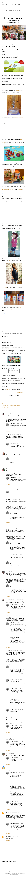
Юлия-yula (8, 468)
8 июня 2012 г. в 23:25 (20, 599)
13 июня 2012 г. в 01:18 (20, 615)
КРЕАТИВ (8, 389)
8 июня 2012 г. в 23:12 (12, 571)
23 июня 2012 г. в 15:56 (18, 741)
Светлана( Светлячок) (11, 717)
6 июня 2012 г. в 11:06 (20, 413)
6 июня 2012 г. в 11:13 (18, 423)
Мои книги (11, 10)
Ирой (12, 309)
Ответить (8, 431)
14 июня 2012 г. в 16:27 (14, 700)
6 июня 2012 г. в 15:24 (18, 477)
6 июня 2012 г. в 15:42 (18, 491)
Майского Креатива (9, 76)
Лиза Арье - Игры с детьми (11, 4)
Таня (8, 92)
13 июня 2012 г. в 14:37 (18, 666)
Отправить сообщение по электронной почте (11, 405)
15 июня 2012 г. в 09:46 (18, 709)
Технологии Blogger (15, 870)
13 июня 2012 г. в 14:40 (18, 679)
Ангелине (20, 189)
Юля (21, 139)
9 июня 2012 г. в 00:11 (18, 604)
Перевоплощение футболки (16, 258)
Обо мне (4, 10)
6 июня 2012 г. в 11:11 (19, 434)
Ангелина (8, 735)
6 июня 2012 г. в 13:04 (19, 487)
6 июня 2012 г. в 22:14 (18, 541)
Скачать (14, 72)
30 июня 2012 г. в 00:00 (19, 772)
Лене (16, 119)
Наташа (20, 163)
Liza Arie (12, 423)
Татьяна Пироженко (10, 413)
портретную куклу (11, 196)
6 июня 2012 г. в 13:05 (16, 499)
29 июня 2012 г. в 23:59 (18, 757)
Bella (7, 753)
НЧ (6, 571)
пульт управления (18, 117)
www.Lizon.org (21, 392)
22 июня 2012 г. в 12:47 (15, 735)
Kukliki (7, 767)
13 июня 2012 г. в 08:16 (18, 622)
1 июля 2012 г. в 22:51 (18, 801)
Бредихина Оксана (14, 781)
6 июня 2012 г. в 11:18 (18, 443)
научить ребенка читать (7, 289)
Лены (10, 260)
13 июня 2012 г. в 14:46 (18, 688)
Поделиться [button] (4, 403)
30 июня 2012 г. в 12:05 (18, 561)
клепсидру (18, 90)
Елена (7, 452)
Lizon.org (15, 395)
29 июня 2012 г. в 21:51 (13, 753)
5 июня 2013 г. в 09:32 (15, 836)
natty (7, 525)
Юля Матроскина (10, 487)
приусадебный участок (7, 189)
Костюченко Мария (10, 434)
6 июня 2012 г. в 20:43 (13, 524)
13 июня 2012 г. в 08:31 (14, 638)
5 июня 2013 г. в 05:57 (15, 812)
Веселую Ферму (10, 163)
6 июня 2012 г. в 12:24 (15, 468)
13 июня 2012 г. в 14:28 (18, 650)
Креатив (7, 407)
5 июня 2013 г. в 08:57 (18, 823)
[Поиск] (25, 2)
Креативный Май (6, 337)
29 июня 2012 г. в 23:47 (17, 554)
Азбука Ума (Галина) (10, 615)
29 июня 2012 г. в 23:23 (13, 767)
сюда (17, 56)
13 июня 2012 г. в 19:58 (18, 725)
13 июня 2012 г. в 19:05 (21, 717)
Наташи (23, 223)
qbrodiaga (8, 812)
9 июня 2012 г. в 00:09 (18, 584)
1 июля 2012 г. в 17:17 (14, 782)
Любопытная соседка (11, 223)
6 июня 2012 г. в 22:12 (18, 511)
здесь (7, 348)
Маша (5, 287)
